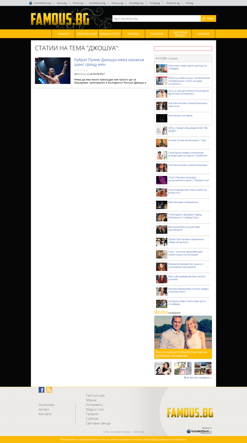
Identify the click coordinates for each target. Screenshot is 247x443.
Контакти (45, 414)
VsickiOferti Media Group (30, 3)
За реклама (47, 405)
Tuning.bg (154, 3)
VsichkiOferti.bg (42, 3)
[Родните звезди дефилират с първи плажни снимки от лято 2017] (203, 368)
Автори (44, 409)
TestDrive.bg (173, 3)
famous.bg (83, 74)
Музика (91, 400)
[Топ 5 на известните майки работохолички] (163, 368)
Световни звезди (98, 423)
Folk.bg (189, 3)
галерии (167, 313)
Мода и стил (95, 409)
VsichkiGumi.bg (97, 3)
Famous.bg (117, 3)
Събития (92, 419)
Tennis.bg (78, 3)
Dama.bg (62, 3)
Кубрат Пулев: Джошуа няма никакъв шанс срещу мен (109, 62)
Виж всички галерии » (198, 377)
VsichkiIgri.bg (136, 3)
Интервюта (94, 405)
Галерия (92, 414)
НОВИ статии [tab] (168, 58)
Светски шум (95, 395)
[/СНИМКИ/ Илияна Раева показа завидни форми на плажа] (183, 368)
